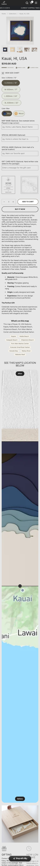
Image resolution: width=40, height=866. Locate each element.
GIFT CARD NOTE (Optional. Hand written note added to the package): (20, 162)
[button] (27, 2)
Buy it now (20, 209)
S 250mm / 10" (11, 82)
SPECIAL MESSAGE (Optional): (13, 135)
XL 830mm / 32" (11, 102)
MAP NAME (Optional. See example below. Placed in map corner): (18, 122)
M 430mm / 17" (11, 89)
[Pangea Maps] (4, 3)
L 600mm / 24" (11, 95)
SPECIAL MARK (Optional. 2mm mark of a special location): (18, 148)
